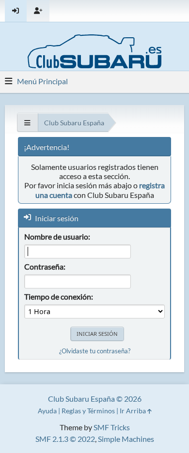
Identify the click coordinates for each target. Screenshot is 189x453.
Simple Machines (126, 438)
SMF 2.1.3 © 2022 (65, 438)
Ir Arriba (133, 411)
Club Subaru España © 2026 (95, 398)
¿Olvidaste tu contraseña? (94, 351)
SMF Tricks (112, 427)
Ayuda (47, 411)
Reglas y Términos (88, 411)
